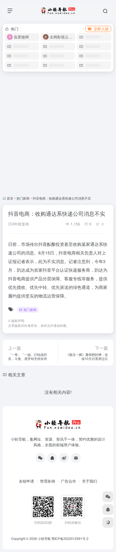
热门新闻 (22, 198)
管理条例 (47, 481)
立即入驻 (101, 28)
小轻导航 (44, 538)
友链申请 (26, 481)
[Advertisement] (58, 134)
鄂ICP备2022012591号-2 (70, 538)
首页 (10, 198)
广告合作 (68, 481)
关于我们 (89, 481)
